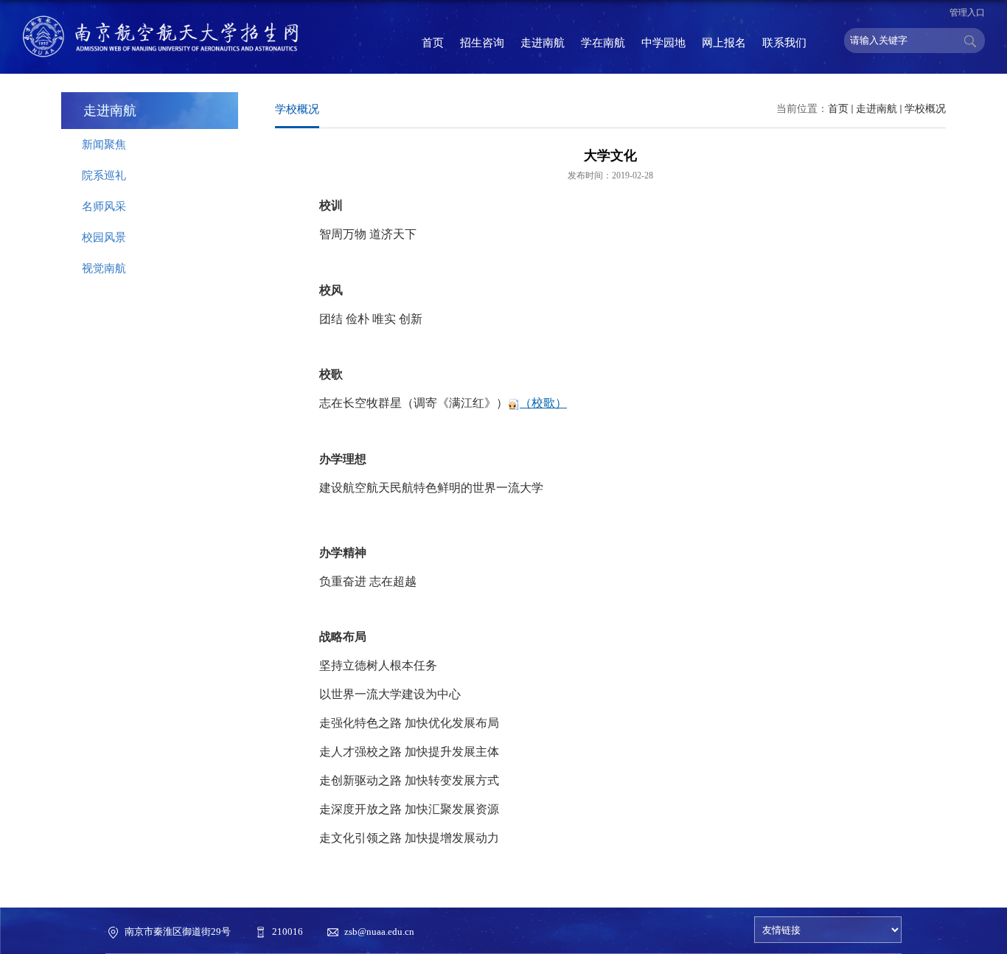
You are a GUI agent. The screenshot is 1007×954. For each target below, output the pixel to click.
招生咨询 (482, 43)
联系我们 (784, 43)
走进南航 (542, 43)
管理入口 (967, 12)
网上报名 (724, 43)
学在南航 (603, 43)
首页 (433, 43)
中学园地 (663, 43)
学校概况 (925, 108)
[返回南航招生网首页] (161, 37)
